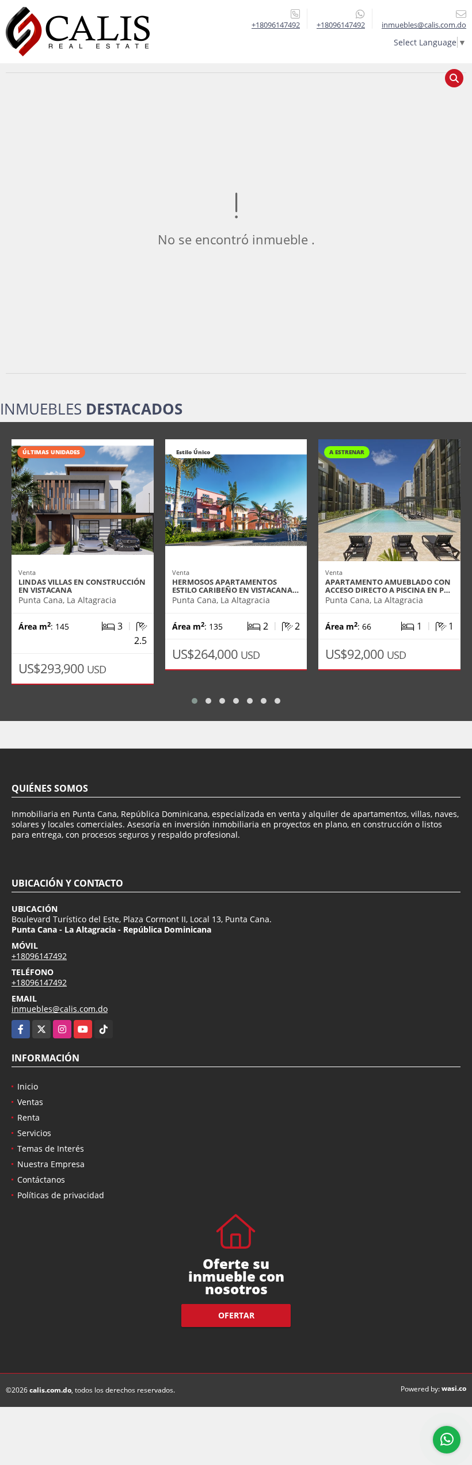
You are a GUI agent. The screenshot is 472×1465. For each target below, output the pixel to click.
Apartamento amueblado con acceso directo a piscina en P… (388, 586)
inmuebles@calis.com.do (60, 1008)
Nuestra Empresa (51, 1164)
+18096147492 (276, 25)
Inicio (27, 1086)
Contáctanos (41, 1179)
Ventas (30, 1101)
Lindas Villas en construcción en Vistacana (82, 586)
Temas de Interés (50, 1148)
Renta (28, 1117)
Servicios (34, 1132)
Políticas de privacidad (60, 1195)
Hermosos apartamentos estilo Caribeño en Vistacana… (235, 586)
